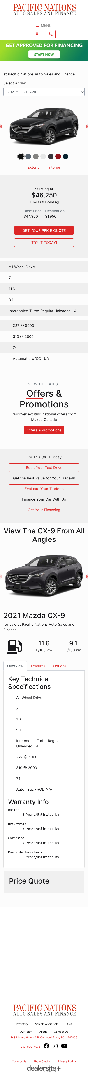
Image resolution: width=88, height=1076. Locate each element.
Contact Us (61, 1031)
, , (44, 1037)
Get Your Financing (44, 510)
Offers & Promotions (44, 430)
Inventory (22, 1024)
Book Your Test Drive (44, 467)
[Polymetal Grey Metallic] (28, 156)
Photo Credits (42, 1061)
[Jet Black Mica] (21, 156)
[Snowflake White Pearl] (43, 156)
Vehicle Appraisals (46, 1024)
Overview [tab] (15, 666)
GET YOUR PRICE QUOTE (44, 230)
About (43, 1031)
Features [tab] (38, 666)
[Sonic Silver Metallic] (36, 156)
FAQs (68, 1024)
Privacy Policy (67, 1061)
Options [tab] (59, 666)
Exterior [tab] (34, 167)
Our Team (26, 1031)
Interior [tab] (54, 167)
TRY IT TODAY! (44, 242)
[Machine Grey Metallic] (50, 156)
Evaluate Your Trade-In (44, 488)
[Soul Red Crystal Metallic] (58, 156)
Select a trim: (14, 83)
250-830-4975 (30, 1046)
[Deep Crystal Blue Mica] (65, 156)
